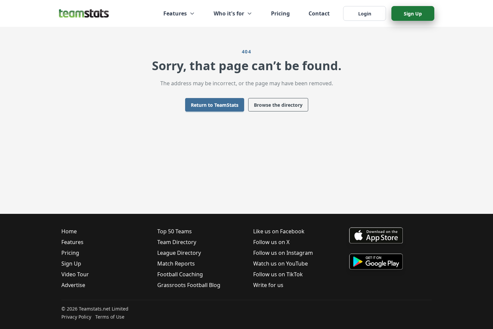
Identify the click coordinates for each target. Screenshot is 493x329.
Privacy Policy (76, 317)
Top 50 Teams (174, 231)
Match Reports (176, 263)
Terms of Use (109, 317)
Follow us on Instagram (283, 252)
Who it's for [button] (229, 13)
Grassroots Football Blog (188, 285)
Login (364, 13)
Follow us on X (271, 242)
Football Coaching (180, 274)
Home (69, 231)
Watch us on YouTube (280, 263)
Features (72, 242)
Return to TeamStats (214, 105)
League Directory (179, 252)
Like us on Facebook (279, 231)
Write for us (268, 285)
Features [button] (175, 13)
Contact (319, 13)
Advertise (73, 285)
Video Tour (75, 274)
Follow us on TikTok (278, 274)
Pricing (280, 13)
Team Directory (176, 242)
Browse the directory (278, 105)
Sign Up (413, 13)
